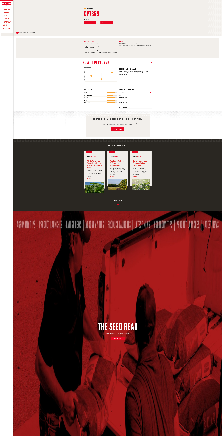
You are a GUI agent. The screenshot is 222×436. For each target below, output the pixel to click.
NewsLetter (6, 28)
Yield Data (7, 19)
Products (6, 9)
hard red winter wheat (29, 32)
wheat (24, 32)
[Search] (7, 34)
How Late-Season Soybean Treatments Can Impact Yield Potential (140, 163)
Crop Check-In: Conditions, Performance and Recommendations (117, 163)
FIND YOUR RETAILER (118, 129)
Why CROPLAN (6, 25)
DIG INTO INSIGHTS (118, 200)
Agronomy (6, 12)
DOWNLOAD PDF (91, 22)
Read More (89, 178)
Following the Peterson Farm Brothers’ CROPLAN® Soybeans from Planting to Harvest (94, 164)
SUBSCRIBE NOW (117, 338)
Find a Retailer (7, 22)
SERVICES (6, 16)
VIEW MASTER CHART (108, 22)
